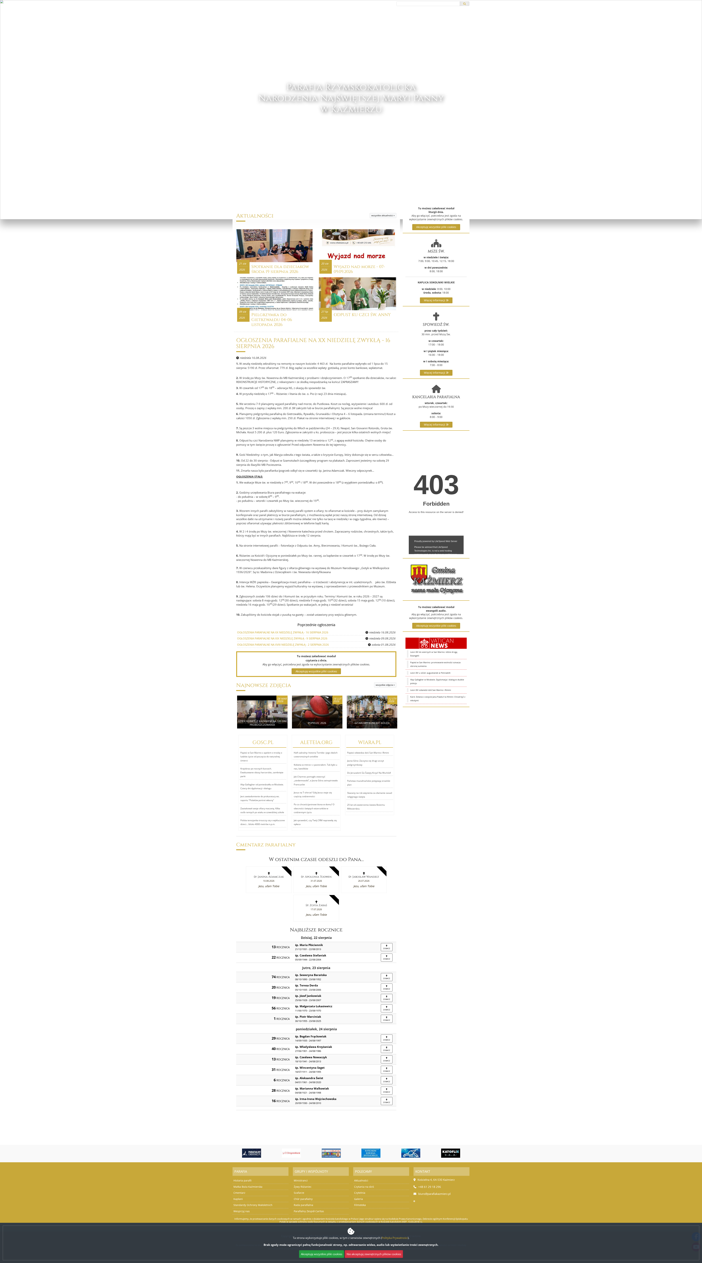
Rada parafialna (303, 1205)
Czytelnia (359, 1192)
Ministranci (301, 1180)
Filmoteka (360, 1205)
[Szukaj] (464, 3)
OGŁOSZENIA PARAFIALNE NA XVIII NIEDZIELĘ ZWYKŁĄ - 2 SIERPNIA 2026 (283, 644)
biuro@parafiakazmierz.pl (249, 3)
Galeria (358, 1199)
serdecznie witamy (351, 131)
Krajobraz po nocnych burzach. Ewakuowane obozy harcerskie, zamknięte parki (261, 772)
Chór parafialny (303, 1199)
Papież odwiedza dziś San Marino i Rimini (368, 752)
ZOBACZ (386, 948)
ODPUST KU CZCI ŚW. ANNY (362, 315)
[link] (269, 879)
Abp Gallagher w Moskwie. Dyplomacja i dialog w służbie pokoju (437, 681)
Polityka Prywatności (395, 1238)
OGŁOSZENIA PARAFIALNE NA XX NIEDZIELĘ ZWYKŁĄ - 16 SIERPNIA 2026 (313, 343)
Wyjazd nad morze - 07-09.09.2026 (359, 269)
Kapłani (238, 1199)
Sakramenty (382, 20)
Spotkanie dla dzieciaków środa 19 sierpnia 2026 (280, 269)
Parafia (360, 20)
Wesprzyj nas (241, 1211)
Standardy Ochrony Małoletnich (252, 1205)
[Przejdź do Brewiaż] (451, 1153)
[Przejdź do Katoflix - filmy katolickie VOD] (411, 1153)
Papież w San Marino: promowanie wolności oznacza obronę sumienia (435, 664)
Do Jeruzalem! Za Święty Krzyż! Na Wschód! (369, 772)
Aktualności (300, 20)
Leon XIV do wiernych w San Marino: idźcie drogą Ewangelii (433, 654)
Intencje (344, 20)
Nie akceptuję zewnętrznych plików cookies (374, 1254)
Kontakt (405, 20)
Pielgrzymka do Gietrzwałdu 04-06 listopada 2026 (271, 319)
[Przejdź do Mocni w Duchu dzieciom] (291, 1153)
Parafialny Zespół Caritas (309, 1211)
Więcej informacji (435, 300)
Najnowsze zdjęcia (263, 685)
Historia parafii (242, 1180)
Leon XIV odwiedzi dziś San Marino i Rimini (430, 690)
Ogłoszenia (325, 20)
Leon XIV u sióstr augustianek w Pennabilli (430, 672)
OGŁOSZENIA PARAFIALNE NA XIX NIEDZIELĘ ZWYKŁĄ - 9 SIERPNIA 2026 (282, 638)
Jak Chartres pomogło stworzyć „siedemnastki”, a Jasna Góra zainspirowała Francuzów (316, 780)
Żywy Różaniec (303, 1186)
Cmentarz (239, 1192)
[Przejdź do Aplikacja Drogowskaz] (252, 1153)
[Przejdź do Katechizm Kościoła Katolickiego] (331, 1153)
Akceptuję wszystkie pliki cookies (436, 227)
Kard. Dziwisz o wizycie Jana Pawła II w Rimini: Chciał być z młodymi (437, 698)
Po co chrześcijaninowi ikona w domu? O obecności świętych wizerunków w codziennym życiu (314, 808)
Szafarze (299, 1192)
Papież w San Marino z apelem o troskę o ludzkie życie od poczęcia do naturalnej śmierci (261, 756)
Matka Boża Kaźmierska (247, 1186)
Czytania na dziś (364, 1186)
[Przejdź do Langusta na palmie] (371, 1153)
